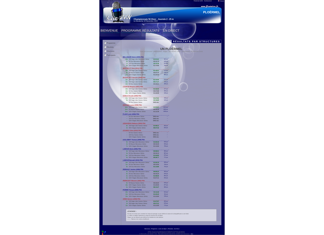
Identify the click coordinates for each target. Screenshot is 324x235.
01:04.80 (156, 155)
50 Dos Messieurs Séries (136, 61)
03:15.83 (156, 100)
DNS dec (156, 102)
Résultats (110, 47)
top (192, 233)
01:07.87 (156, 201)
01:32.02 (156, 89)
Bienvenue (147, 228)
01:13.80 (156, 166)
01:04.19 (156, 162)
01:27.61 (156, 98)
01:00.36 (156, 142)
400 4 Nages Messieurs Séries (138, 157)
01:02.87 (156, 107)
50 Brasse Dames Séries (136, 72)
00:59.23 (156, 171)
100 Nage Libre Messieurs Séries (139, 59)
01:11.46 (156, 192)
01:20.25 (156, 194)
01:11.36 (156, 63)
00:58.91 (156, 151)
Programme (111, 43)
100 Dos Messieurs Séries (137, 63)
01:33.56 (156, 79)
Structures (110, 51)
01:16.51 (156, 70)
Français (221, 1)
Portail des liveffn (198, 1)
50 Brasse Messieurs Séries (137, 144)
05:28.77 (156, 157)
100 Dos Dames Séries (136, 135)
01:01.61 (156, 59)
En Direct (177, 228)
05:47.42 (156, 128)
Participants (111, 55)
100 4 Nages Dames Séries (137, 74)
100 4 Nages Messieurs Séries (138, 65)
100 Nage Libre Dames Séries (138, 70)
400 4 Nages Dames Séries (137, 128)
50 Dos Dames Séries (135, 84)
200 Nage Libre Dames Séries (138, 82)
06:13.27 (156, 187)
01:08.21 (156, 125)
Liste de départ (163, 228)
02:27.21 (156, 203)
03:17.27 (156, 82)
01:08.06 (156, 176)
